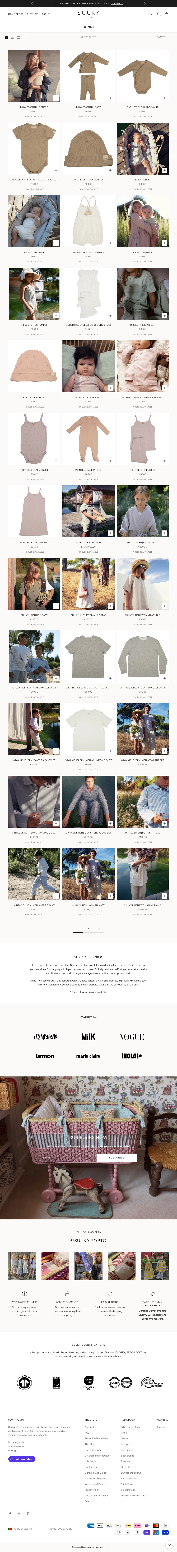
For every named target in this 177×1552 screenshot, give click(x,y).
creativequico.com (95, 1547)
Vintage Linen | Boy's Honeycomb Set (34, 832)
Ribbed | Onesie (143, 179)
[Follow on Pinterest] (28, 1513)
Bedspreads (127, 1455)
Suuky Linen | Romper (88, 542)
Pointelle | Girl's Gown (34, 542)
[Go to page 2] (99, 928)
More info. (117, 3)
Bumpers (126, 1444)
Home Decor (16, 14)
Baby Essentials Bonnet (88, 179)
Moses (124, 1438)
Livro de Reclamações (96, 1495)
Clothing (32, 14)
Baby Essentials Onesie (34, 107)
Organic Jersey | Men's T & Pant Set (142, 760)
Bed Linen (126, 1450)
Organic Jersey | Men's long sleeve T (142, 687)
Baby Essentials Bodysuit (142, 107)
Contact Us (91, 1467)
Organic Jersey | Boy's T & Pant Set (34, 760)
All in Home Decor (131, 1427)
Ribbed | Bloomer (34, 252)
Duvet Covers (128, 1467)
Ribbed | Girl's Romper (34, 325)
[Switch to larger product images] (6, 37)
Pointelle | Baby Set (88, 397)
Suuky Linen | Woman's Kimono (142, 905)
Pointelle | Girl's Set (142, 470)
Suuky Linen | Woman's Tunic (142, 615)
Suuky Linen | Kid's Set (34, 615)
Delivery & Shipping (95, 1478)
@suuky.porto (88, 1240)
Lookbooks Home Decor (134, 1495)
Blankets (125, 1461)
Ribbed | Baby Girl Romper (88, 252)
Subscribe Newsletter (96, 1438)
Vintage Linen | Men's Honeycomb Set (88, 832)
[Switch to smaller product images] (12, 37)
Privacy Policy (92, 1489)
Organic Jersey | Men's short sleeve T (88, 760)
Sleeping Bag (128, 1489)
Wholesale (90, 1461)
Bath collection (129, 1478)
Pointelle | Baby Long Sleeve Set (142, 397)
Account (89, 1427)
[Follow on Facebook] (10, 1513)
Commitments (93, 1450)
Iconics (161, 1427)
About (46, 14)
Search (88, 1501)
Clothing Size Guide (95, 1472)
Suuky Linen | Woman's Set (88, 905)
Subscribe (116, 1157)
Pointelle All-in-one (88, 470)
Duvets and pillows (131, 1472)
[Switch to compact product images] (18, 37)
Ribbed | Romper (142, 252)
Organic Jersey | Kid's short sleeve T (88, 687)
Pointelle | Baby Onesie (34, 470)
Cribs (124, 1432)
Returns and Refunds (96, 1484)
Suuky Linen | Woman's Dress (88, 615)
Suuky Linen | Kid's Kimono (143, 542)
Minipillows (127, 1484)
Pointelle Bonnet (34, 397)
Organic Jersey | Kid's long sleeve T (34, 687)
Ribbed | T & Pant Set (142, 325)
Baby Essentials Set (88, 107)
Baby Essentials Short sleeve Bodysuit (34, 179)
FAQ (87, 1432)
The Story (90, 1444)
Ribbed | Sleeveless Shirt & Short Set (88, 325)
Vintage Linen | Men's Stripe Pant (34, 905)
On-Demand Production (98, 1455)
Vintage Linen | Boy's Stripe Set (143, 832)
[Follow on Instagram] (19, 1513)
